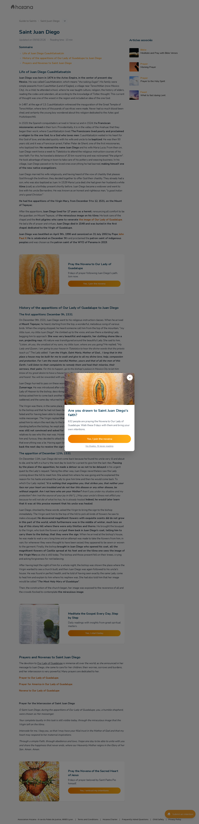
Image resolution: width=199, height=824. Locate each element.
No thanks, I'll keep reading (99, 446)
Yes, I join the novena (99, 439)
